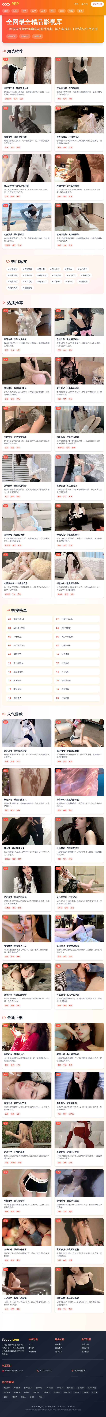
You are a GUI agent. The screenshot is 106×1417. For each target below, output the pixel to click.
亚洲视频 (17, 1388)
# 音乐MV (56, 281)
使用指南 (58, 1351)
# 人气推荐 (71, 275)
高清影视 (50, 1388)
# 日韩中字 (54, 269)
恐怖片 (41, 1397)
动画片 (86, 1392)
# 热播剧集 (85, 275)
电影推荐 (57, 1392)
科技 (71, 11)
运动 (43, 11)
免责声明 (61, 1406)
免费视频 (70, 1388)
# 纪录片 (69, 281)
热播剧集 (36, 1392)
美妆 (62, 11)
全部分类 (32, 1351)
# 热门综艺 (82, 269)
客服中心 (58, 1344)
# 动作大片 (12, 287)
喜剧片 (14, 1397)
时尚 (24, 11)
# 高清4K (68, 269)
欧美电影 (7, 1388)
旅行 (52, 11)
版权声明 (85, 1348)
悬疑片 (32, 1397)
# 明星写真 (27, 281)
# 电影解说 (12, 281)
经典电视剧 (92, 1388)
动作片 (94, 1392)
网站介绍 (85, 1344)
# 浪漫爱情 (27, 287)
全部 (6, 11)
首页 (76, 4)
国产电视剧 (28, 1388)
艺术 (34, 11)
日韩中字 (39, 1388)
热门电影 (81, 1388)
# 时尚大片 (41, 281)
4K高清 (26, 1392)
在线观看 (60, 1388)
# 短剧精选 (83, 281)
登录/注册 (97, 4)
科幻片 (23, 1397)
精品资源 (17, 1392)
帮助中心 (58, 1348)
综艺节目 (67, 1392)
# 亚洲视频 (27, 269)
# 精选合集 (56, 275)
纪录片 (77, 1392)
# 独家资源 (41, 275)
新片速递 (7, 1392)
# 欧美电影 (12, 269)
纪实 (15, 11)
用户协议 (85, 1351)
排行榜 (84, 4)
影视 (80, 11)
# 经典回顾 (12, 275)
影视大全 (47, 1392)
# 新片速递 (27, 275)
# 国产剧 (41, 269)
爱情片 (6, 1397)
